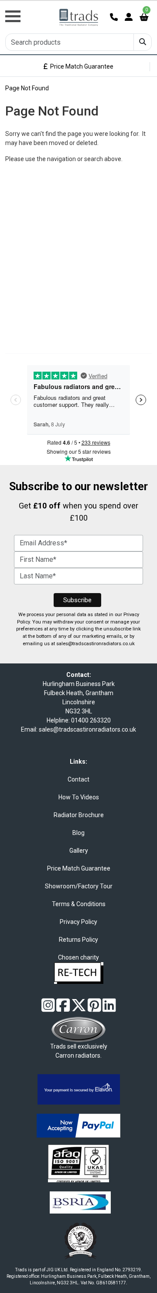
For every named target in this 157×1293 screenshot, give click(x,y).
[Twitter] (78, 1008)
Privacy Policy (78, 921)
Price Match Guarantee (80, 66)
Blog (78, 832)
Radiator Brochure (79, 814)
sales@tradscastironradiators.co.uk (95, 643)
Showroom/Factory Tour (79, 886)
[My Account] (129, 17)
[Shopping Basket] (144, 17)
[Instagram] (48, 1008)
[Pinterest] (94, 1008)
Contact (78, 779)
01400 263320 (91, 720)
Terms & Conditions (79, 903)
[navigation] (26, 11)
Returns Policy (78, 939)
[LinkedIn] (109, 1008)
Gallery (78, 850)
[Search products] (142, 42)
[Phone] (114, 17)
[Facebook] (63, 1008)
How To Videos (78, 797)
